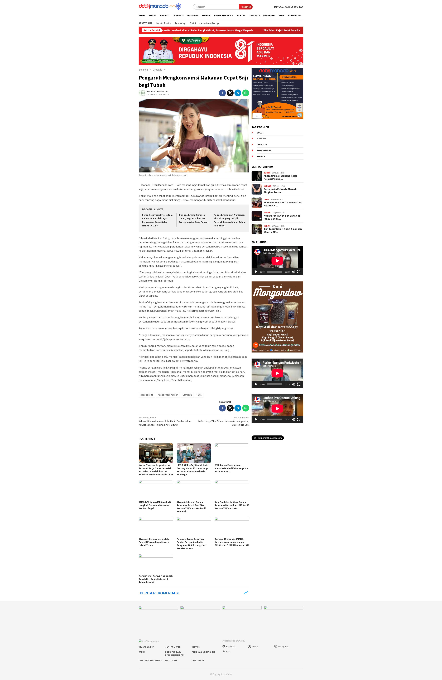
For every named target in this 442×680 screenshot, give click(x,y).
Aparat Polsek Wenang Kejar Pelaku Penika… (280, 177)
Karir (142, 652)
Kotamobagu (264, 150)
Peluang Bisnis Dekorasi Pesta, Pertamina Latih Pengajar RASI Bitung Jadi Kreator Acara (191, 543)
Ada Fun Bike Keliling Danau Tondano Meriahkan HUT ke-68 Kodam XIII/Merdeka (232, 505)
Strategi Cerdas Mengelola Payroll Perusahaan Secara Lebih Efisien (154, 542)
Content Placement (150, 660)
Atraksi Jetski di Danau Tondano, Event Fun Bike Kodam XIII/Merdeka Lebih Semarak (191, 506)
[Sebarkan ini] (222, 93)
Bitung (261, 156)
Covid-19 (262, 144)
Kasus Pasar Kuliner (168, 394)
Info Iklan (171, 660)
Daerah (267, 212)
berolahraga (147, 394)
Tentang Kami (173, 646)
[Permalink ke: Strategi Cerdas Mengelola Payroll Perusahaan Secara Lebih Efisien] (156, 527)
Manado (261, 138)
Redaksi (196, 646)
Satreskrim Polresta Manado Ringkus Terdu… (280, 191)
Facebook (231, 646)
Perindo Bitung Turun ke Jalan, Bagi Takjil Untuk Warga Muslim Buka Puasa (193, 219)
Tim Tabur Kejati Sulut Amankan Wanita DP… (283, 230)
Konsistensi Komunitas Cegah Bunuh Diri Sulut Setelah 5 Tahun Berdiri (156, 579)
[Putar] (256, 272)
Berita (267, 173)
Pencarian (246, 6)
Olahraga (187, 394)
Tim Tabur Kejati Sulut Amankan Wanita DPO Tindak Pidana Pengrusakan (276, 30)
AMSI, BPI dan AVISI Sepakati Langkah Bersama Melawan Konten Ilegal (155, 505)
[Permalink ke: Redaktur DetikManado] (142, 92)
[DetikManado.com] (160, 6)
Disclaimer (198, 660)
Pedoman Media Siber (203, 652)
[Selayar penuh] (299, 272)
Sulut (260, 132)
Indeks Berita (146, 646)
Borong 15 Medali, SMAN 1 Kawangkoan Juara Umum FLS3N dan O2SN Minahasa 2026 (232, 542)
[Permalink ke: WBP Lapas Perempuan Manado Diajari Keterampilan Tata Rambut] (232, 453)
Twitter (255, 646)
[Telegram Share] (237, 93)
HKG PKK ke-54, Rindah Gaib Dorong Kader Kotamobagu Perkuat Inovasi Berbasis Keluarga (192, 470)
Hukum (267, 226)
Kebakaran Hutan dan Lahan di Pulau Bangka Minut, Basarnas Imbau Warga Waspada (173, 30)
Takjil (198, 394)
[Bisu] (293, 272)
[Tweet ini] (230, 93)
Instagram (283, 646)
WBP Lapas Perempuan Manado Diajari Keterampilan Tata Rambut (231, 468)
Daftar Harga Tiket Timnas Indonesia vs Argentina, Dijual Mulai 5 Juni (223, 421)
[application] (277, 260)
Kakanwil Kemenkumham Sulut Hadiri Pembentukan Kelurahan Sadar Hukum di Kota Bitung (165, 421)
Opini (266, 199)
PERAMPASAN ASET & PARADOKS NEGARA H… (283, 204)
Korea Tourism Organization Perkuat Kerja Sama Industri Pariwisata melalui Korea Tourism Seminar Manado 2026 (156, 470)
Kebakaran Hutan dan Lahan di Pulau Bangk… (282, 217)
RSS (228, 651)
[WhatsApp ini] (245, 93)
